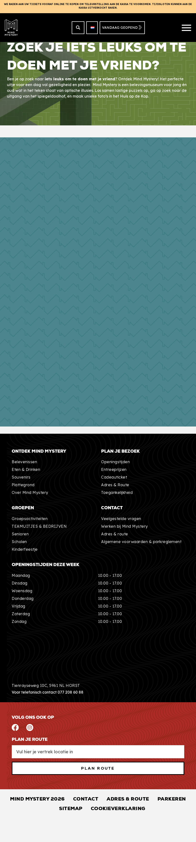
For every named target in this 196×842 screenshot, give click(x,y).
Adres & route (114, 534)
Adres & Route (115, 484)
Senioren (20, 534)
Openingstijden (115, 461)
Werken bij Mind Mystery (124, 526)
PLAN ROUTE (98, 768)
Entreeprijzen (114, 469)
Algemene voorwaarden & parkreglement (141, 541)
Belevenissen (24, 461)
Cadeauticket (114, 477)
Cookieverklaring (118, 808)
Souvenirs (21, 477)
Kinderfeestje (25, 549)
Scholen (19, 541)
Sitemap (70, 808)
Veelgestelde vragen (121, 518)
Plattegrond (23, 484)
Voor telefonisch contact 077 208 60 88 (47, 692)
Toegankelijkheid (117, 492)
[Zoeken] (78, 27)
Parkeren (172, 799)
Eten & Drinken (26, 469)
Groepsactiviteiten (30, 518)
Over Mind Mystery (30, 492)
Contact (85, 799)
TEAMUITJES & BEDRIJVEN (39, 526)
